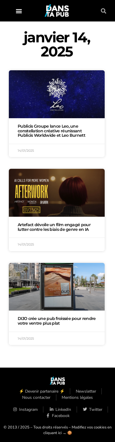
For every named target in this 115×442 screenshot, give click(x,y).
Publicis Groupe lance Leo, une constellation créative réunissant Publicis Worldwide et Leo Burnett (51, 131)
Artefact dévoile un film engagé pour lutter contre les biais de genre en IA (54, 227)
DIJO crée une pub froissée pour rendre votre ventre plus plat (57, 321)
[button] (19, 11)
